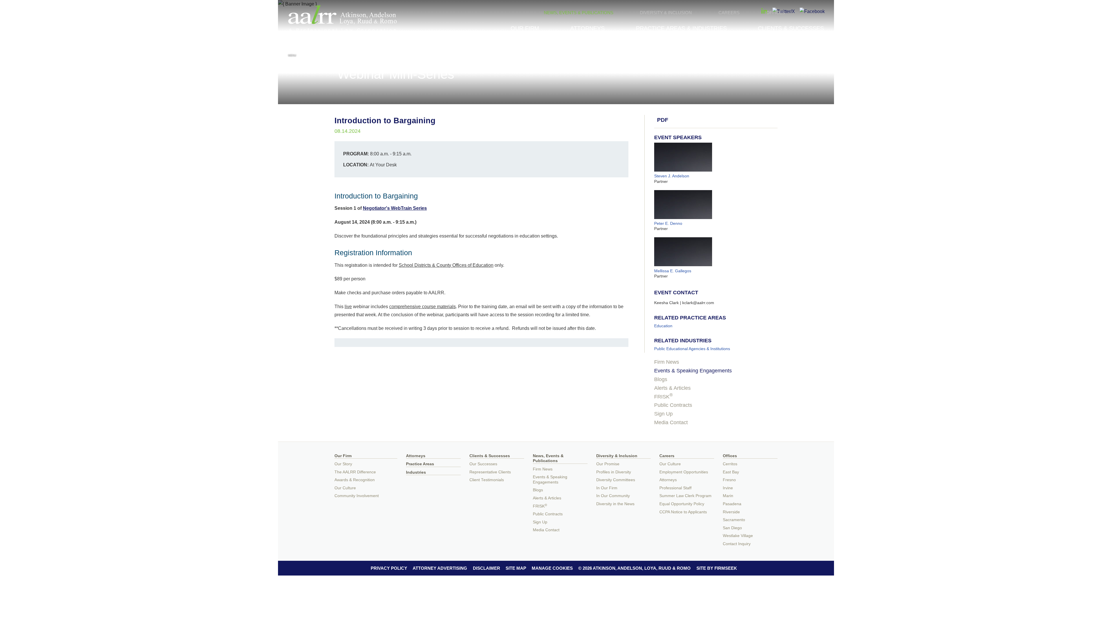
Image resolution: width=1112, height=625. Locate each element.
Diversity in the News (615, 504)
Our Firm (525, 28)
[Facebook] (812, 11)
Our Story (343, 464)
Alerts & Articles (672, 388)
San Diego (732, 528)
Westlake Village (738, 536)
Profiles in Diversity (613, 472)
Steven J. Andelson (671, 176)
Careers (729, 12)
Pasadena (732, 504)
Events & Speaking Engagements (693, 371)
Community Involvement (356, 496)
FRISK (663, 397)
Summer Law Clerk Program (685, 496)
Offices (775, 12)
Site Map (516, 568)
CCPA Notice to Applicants (683, 512)
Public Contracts (673, 405)
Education (663, 325)
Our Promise (607, 464)
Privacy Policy (389, 568)
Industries (416, 472)
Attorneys (587, 28)
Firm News (666, 362)
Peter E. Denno (668, 223)
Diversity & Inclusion (666, 12)
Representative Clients (490, 472)
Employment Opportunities (683, 472)
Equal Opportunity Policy (681, 504)
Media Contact (671, 422)
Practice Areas (420, 464)
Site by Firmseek (716, 568)
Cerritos (730, 464)
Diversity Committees (615, 480)
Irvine (728, 488)
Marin (728, 496)
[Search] (820, 50)
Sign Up (663, 414)
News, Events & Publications (578, 12)
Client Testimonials (486, 480)
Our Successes (483, 464)
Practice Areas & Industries (681, 28)
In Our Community (613, 496)
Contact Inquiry (737, 544)
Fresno (729, 480)
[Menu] (292, 49)
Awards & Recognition (354, 480)
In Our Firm (606, 488)
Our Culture (345, 488)
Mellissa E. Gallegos (672, 271)
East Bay (731, 472)
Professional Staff (675, 488)
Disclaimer (486, 568)
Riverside (731, 512)
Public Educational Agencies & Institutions (692, 348)
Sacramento (734, 520)
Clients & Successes (791, 28)
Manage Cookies (552, 568)
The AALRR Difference (355, 472)
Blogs (660, 379)
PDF (662, 120)
